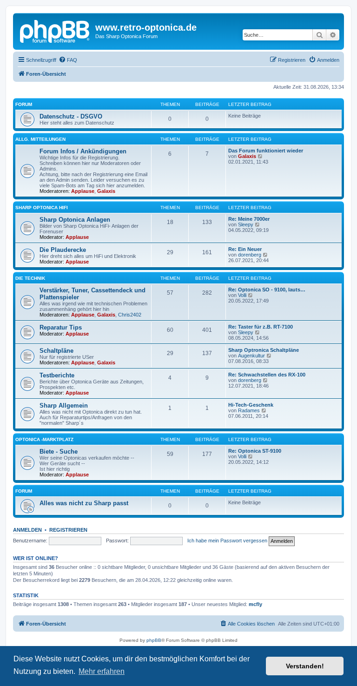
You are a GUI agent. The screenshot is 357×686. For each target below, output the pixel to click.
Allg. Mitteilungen (40, 139)
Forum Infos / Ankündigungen (83, 151)
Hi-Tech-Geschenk (250, 405)
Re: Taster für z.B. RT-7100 (260, 327)
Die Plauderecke (63, 249)
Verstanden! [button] (305, 666)
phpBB (153, 640)
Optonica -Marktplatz (44, 439)
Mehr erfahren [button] (102, 671)
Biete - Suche (59, 451)
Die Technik (30, 278)
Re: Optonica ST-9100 (254, 451)
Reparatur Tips (61, 327)
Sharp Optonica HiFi (41, 207)
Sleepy (245, 224)
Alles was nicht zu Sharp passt (84, 503)
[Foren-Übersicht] (55, 30)
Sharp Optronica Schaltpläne (263, 350)
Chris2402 (129, 314)
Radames (249, 410)
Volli (242, 295)
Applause (82, 191)
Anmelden (27, 530)
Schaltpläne (56, 350)
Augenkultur (251, 355)
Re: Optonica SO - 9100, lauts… (266, 289)
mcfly (255, 604)
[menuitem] (68, 60)
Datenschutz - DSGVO (71, 116)
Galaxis (106, 191)
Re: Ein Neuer (245, 249)
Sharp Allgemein (64, 405)
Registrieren (68, 530)
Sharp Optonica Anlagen (75, 219)
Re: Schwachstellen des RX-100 (266, 374)
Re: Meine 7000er (249, 219)
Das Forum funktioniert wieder (265, 150)
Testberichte (57, 375)
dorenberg (249, 254)
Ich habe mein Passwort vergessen (227, 540)
